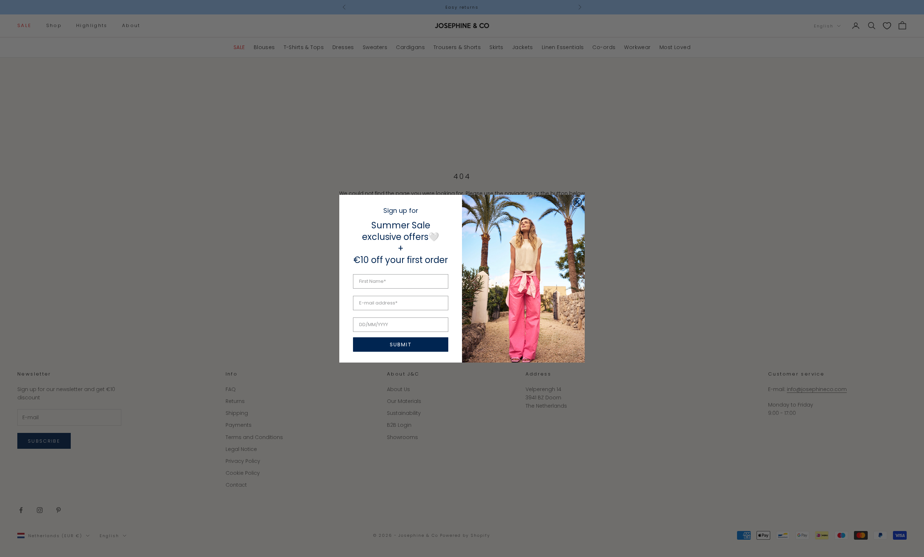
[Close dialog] (577, 202)
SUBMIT (401, 344)
